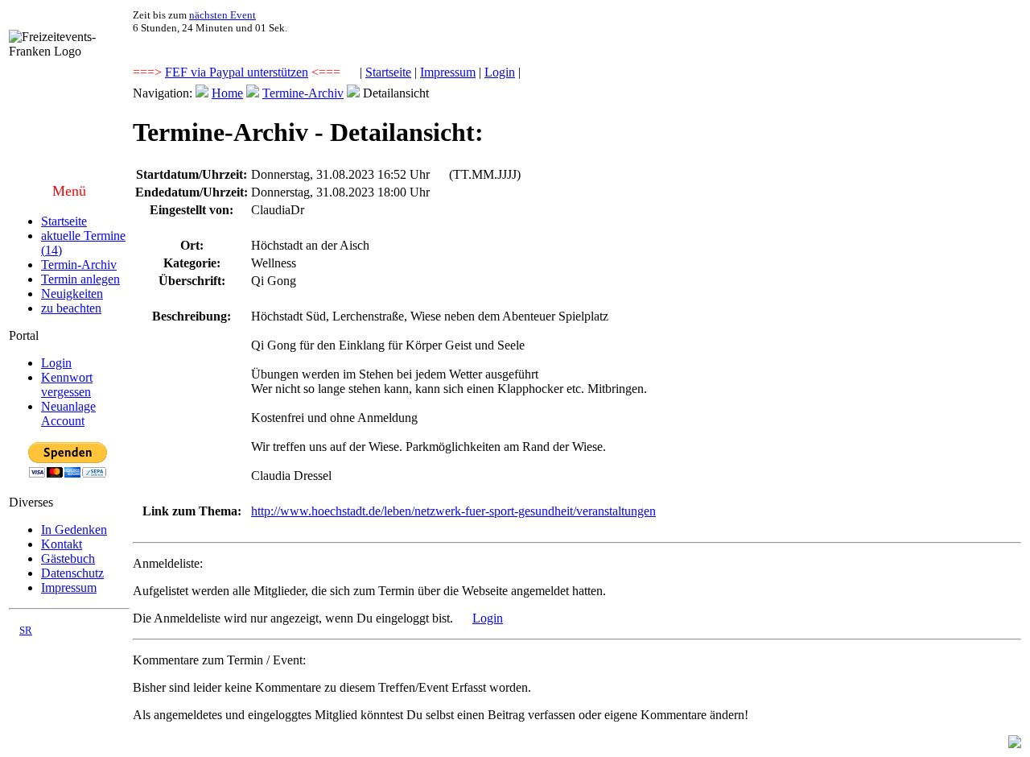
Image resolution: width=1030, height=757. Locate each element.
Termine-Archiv (303, 93)
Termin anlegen (80, 279)
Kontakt (61, 544)
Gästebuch (68, 558)
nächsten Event (222, 15)
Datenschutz (72, 573)
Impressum (448, 72)
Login (499, 72)
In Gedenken (74, 529)
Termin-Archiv (79, 264)
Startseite (388, 72)
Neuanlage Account (68, 413)
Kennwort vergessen (67, 384)
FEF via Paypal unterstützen (236, 72)
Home (227, 93)
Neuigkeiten (72, 293)
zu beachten (71, 308)
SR (25, 630)
